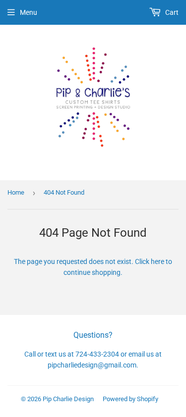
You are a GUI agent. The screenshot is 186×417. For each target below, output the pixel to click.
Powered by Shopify (130, 399)
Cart (171, 12)
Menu (28, 12)
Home (15, 192)
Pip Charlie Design (68, 399)
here (157, 261)
